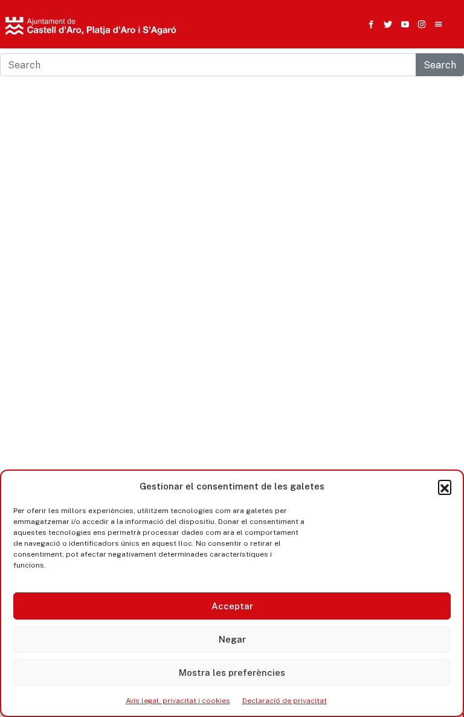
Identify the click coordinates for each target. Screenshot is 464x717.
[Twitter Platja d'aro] (385, 24)
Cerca (345, 88)
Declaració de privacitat (284, 700)
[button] (445, 486)
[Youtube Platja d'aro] (402, 24)
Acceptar (232, 606)
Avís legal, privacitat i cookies (178, 700)
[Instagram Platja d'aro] (419, 24)
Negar (232, 639)
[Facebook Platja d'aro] (368, 24)
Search (440, 65)
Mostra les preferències (232, 672)
